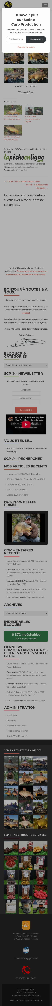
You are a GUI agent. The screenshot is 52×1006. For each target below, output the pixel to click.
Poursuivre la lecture (26, 47)
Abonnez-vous (36, 39)
